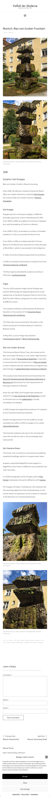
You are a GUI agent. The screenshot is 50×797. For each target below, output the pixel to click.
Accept (25, 776)
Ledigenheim (27, 399)
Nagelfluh (26, 642)
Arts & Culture (21, 640)
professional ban (19, 275)
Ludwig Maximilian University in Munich (31, 369)
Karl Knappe (39, 194)
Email (6, 708)
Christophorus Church (11, 339)
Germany (32, 640)
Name (6, 700)
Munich (38, 640)
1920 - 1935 (13, 640)
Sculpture (40, 642)
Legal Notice (34, 794)
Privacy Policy (25, 794)
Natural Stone (34, 642)
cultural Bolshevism (11, 426)
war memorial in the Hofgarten (26, 396)
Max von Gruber (40, 362)
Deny (25, 783)
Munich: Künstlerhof (11, 737)
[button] (46, 757)
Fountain (13, 642)
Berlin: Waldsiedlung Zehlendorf (14, 753)
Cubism (27, 640)
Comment (7, 675)
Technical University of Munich (15, 265)
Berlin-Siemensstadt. (31, 339)
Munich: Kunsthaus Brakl (37, 737)
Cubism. (43, 480)
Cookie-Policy (16, 794)
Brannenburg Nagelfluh (27, 359)
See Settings (25, 789)
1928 (4, 642)
